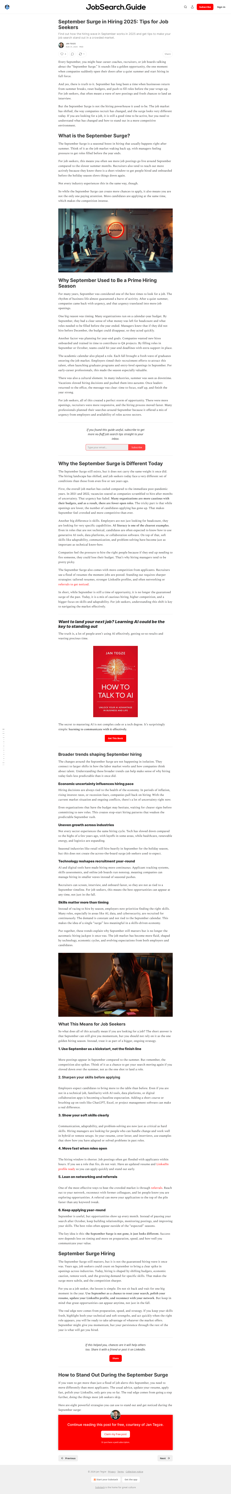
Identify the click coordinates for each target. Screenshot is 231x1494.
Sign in (221, 6)
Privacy (112, 1471)
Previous (70, 1458)
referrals (156, 1188)
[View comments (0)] (72, 54)
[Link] (53, 135)
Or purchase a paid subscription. (115, 1442)
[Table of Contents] (3, 747)
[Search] (185, 7)
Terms (120, 1471)
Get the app (131, 1479)
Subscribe (205, 6)
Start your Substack (107, 1479)
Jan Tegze (71, 44)
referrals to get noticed (73, 584)
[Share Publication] (192, 7)
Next (163, 1458)
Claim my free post (115, 1434)
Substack (100, 1487)
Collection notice (134, 1471)
